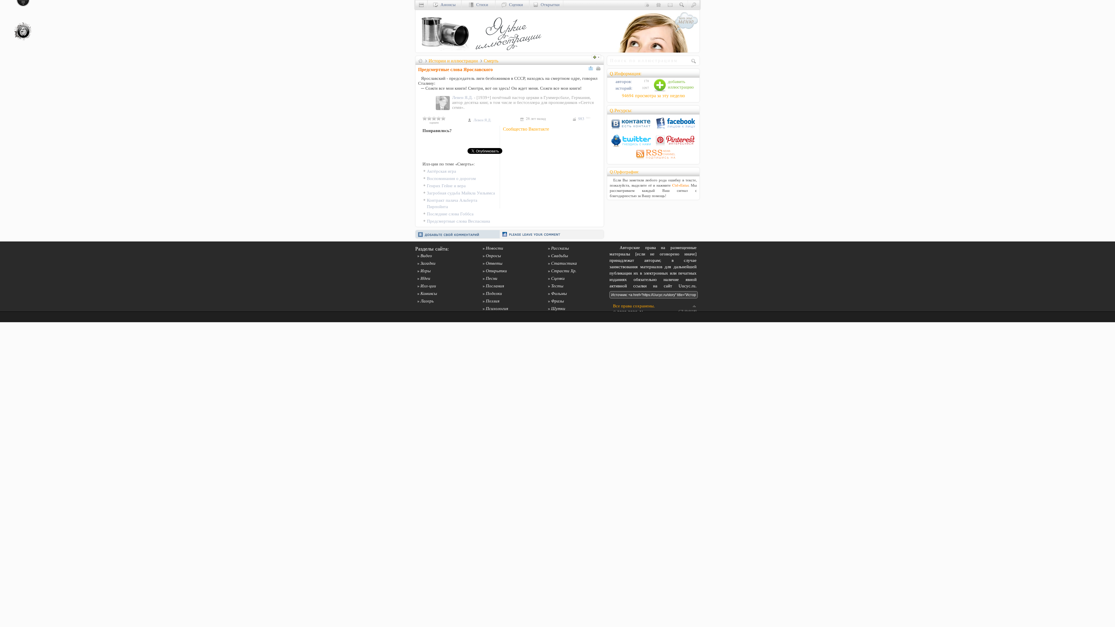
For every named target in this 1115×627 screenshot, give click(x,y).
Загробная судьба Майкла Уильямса (461, 193)
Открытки (549, 4)
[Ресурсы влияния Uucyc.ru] (420, 60)
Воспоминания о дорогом (451, 178)
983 (584, 118)
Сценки (514, 4)
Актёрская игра (441, 171)
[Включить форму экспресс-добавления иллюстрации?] (598, 56)
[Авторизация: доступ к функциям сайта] (693, 4)
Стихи (481, 4)
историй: (623, 88)
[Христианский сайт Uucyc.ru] (445, 51)
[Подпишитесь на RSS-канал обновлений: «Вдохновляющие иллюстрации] (653, 160)
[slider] (434, 118)
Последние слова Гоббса (450, 214)
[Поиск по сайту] (681, 4)
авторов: (623, 81)
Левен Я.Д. (463, 97)
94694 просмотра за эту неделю (653, 95)
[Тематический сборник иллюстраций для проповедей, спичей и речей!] (510, 51)
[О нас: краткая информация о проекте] (647, 4)
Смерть (491, 60)
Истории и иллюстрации (453, 60)
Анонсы (447, 4)
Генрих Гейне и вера (446, 185)
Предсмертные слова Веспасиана (458, 221)
